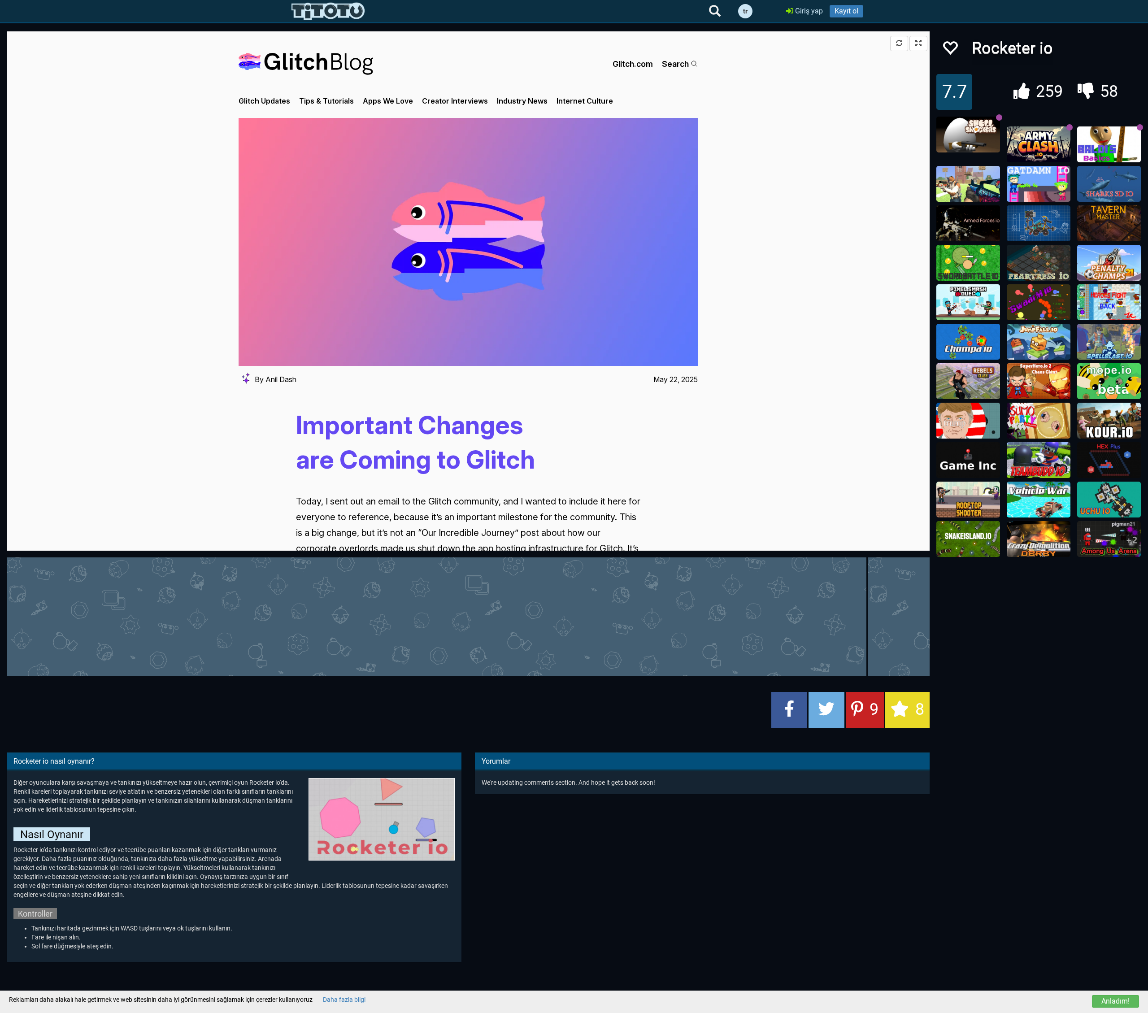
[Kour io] (1109, 421)
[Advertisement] (468, 616)
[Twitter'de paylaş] (826, 710)
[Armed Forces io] (968, 223)
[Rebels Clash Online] (968, 381)
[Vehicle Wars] (1038, 499)
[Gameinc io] (968, 460)
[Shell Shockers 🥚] (968, 134)
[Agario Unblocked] (968, 421)
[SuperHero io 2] (1038, 381)
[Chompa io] (968, 342)
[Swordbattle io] (968, 263)
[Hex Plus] (1109, 460)
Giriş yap (808, 11)
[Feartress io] (1038, 263)
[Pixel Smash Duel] (968, 302)
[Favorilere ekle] (949, 50)
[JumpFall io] (1038, 342)
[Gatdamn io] (1038, 184)
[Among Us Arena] (1109, 539)
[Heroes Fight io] (1109, 302)
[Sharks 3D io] (1109, 184)
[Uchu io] (1109, 499)
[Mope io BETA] (1109, 381)
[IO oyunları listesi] (328, 11)
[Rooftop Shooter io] (968, 499)
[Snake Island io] (968, 539)
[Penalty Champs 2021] (1109, 263)
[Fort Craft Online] (968, 184)
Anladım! (1115, 1001)
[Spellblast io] (1109, 342)
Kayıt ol (846, 11)
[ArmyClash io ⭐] (1038, 144)
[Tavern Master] (1109, 223)
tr (745, 11)
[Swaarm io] (1038, 302)
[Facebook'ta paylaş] (789, 710)
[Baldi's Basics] (1109, 144)
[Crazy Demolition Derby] (1038, 539)
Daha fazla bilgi (344, 999)
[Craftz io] (1038, 223)
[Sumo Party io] (1038, 421)
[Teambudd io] (1038, 460)
